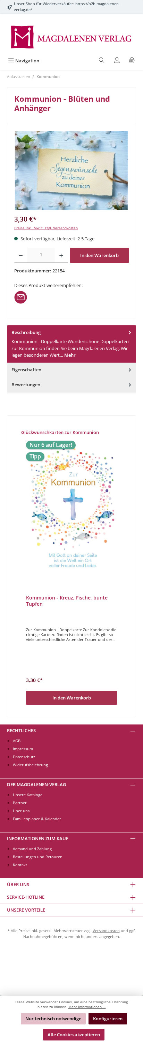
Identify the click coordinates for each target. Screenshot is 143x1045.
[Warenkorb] (132, 61)
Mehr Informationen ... (87, 1007)
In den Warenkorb (99, 255)
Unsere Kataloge (27, 794)
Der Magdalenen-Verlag (36, 784)
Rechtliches (21, 730)
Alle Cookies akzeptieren (74, 1034)
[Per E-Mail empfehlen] (20, 297)
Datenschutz (24, 756)
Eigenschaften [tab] (26, 369)
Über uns (21, 810)
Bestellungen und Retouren (37, 856)
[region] (71, 170)
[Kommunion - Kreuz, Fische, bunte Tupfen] (71, 508)
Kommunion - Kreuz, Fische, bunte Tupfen (67, 601)
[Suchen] (101, 61)
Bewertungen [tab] (25, 384)
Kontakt (20, 864)
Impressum (23, 748)
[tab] (71, 344)
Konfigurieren (108, 1018)
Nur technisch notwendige (53, 1018)
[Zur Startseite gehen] (71, 36)
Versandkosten (106, 930)
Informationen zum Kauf (37, 838)
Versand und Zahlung (32, 848)
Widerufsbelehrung (30, 764)
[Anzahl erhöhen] (61, 255)
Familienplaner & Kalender (37, 818)
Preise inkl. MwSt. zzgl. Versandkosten (46, 228)
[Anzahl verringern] (20, 255)
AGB (16, 740)
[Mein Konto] (117, 61)
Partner (20, 802)
